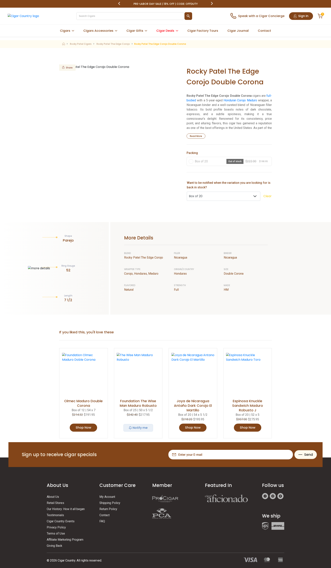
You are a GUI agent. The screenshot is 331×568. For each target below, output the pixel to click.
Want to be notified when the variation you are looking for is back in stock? (228, 185)
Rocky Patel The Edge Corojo (113, 44)
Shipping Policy (109, 503)
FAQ (102, 521)
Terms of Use (56, 533)
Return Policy (108, 509)
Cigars (65, 30)
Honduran (230, 100)
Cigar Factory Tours (202, 30)
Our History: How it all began (66, 509)
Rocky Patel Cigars (81, 44)
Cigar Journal (238, 30)
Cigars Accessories (98, 30)
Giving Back (54, 546)
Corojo (241, 100)
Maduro (252, 100)
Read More (196, 136)
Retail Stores (55, 503)
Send (308, 454)
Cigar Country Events (61, 521)
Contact (264, 30)
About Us (53, 497)
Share (69, 67)
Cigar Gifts (134, 30)
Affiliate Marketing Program (65, 539)
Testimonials (55, 515)
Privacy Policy (56, 527)
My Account (107, 497)
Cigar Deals (165, 30)
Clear (267, 196)
